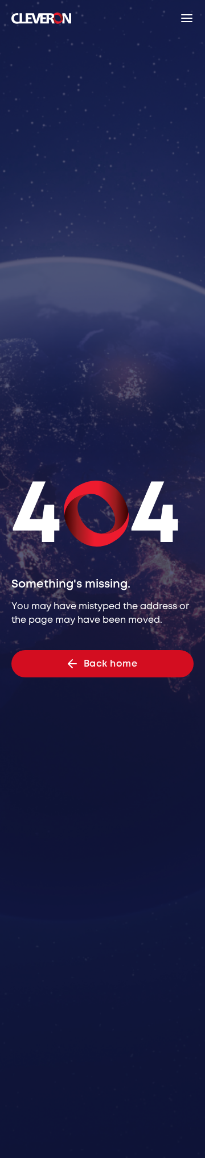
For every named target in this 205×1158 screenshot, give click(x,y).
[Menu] (186, 18)
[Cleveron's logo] (41, 18)
